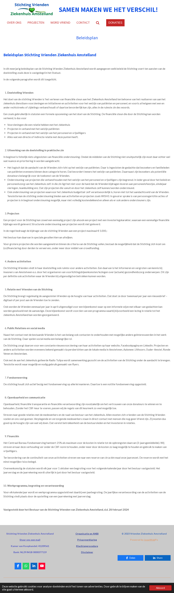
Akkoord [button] (160, 588)
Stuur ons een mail (30, 539)
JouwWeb (149, 539)
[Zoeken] (98, 23)
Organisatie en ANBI (87, 533)
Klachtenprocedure (87, 546)
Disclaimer (87, 552)
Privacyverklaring (87, 539)
